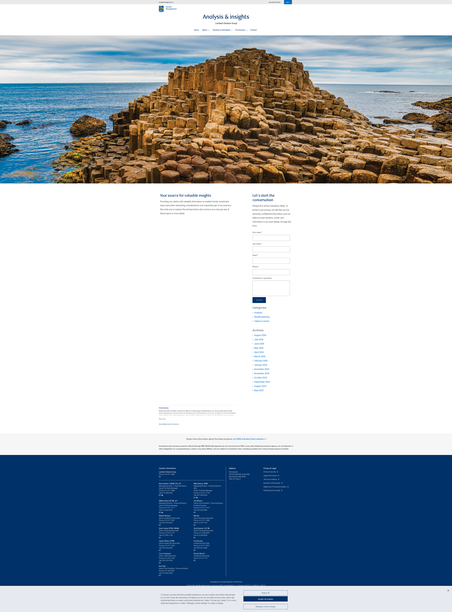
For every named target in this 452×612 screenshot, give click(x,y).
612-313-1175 (202, 558)
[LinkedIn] (162, 495)
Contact (253, 30)
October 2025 (260, 377)
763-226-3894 (202, 510)
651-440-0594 (202, 495)
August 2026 (260, 335)
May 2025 (258, 390)
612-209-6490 (167, 573)
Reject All (265, 593)
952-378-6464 (167, 523)
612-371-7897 (169, 520)
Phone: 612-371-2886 (167, 474)
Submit (259, 300)
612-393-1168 (167, 535)
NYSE (247, 585)
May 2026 (258, 348)
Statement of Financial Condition (275, 487)
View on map (234, 479)
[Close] (448, 590)
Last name (257, 244)
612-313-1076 (169, 558)
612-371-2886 (169, 490)
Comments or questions (262, 278)
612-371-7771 (169, 508)
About (205, 30)
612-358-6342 (167, 493)
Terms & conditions (270, 479)
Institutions (240, 30)
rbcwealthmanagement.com (166, 2)
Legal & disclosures (270, 476)
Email (255, 255)
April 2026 (259, 352)
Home (196, 30)
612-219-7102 (202, 523)
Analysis (258, 312)
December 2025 (261, 369)
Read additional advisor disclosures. (169, 424)
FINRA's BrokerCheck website (250, 439)
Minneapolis (233, 472)
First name (257, 232)
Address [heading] (232, 468)
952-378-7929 (167, 560)
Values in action (261, 321)
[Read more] (162, 419)
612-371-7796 (204, 493)
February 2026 (261, 360)
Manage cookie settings (266, 606)
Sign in (288, 2)
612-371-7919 (204, 508)
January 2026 (260, 365)
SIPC (262, 585)
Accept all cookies (265, 599)
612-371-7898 (204, 520)
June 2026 (259, 343)
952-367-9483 (202, 548)
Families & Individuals (221, 30)
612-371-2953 (204, 545)
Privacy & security (269, 472)
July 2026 (258, 339)
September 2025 (262, 382)
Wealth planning (261, 316)
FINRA (254, 585)
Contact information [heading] (167, 468)
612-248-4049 (204, 533)
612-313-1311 (169, 533)
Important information (275, 2)
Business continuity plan (272, 483)
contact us (208, 209)
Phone (255, 267)
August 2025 (260, 386)
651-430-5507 (169, 571)
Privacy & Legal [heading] (269, 468)
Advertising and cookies (271, 490)
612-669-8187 (167, 510)
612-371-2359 (169, 545)
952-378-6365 (167, 548)
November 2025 (261, 373)
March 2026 (259, 356)
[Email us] (160, 477)
